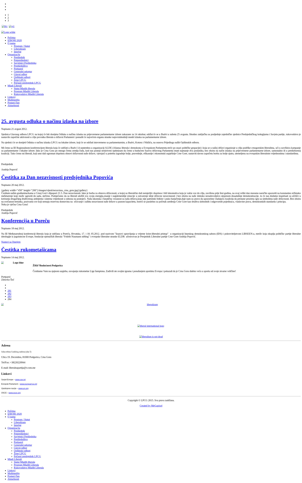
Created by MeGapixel (151, 405)
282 (9, 293)
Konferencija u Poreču (25, 220)
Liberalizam (20, 49)
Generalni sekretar (23, 71)
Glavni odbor (20, 74)
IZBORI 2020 (15, 40)
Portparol (18, 68)
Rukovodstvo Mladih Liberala (29, 94)
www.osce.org (15, 393)
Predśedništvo (21, 66)
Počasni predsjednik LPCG (27, 82)
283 (9, 296)
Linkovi (11, 97)
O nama (11, 43)
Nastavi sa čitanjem (10, 242)
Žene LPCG (20, 80)
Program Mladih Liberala (26, 91)
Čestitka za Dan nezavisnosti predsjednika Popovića (57, 177)
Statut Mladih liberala (24, 88)
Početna (11, 37)
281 (9, 290)
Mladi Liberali (15, 85)
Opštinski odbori (22, 77)
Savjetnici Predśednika (25, 63)
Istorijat (17, 51)
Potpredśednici (21, 60)
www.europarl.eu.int (28, 384)
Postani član (14, 102)
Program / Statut (22, 46)
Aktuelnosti (13, 105)
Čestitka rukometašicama (28, 249)
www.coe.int (20, 380)
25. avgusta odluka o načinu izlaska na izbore (49, 121)
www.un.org (23, 388)
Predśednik (19, 57)
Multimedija (14, 99)
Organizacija (14, 54)
